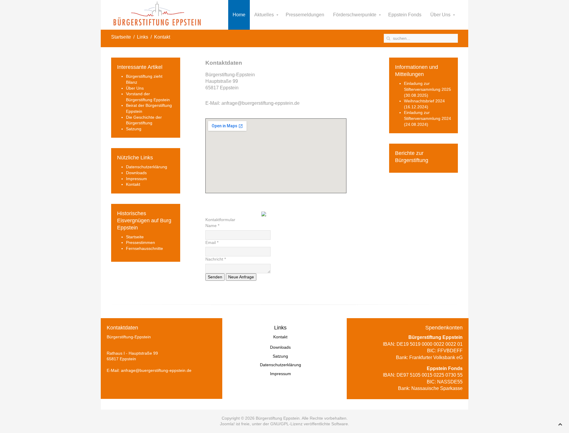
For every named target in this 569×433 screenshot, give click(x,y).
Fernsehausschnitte (144, 248)
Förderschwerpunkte (354, 14)
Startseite (121, 36)
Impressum (136, 178)
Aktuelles (264, 14)
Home (239, 14)
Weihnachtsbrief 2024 (424, 101)
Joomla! (227, 423)
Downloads (136, 172)
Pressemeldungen (305, 14)
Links (142, 36)
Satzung (133, 128)
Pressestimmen (140, 242)
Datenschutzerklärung (146, 166)
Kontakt (133, 184)
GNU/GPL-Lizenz (286, 423)
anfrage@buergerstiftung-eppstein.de (260, 103)
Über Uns (440, 14)
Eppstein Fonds (404, 14)
